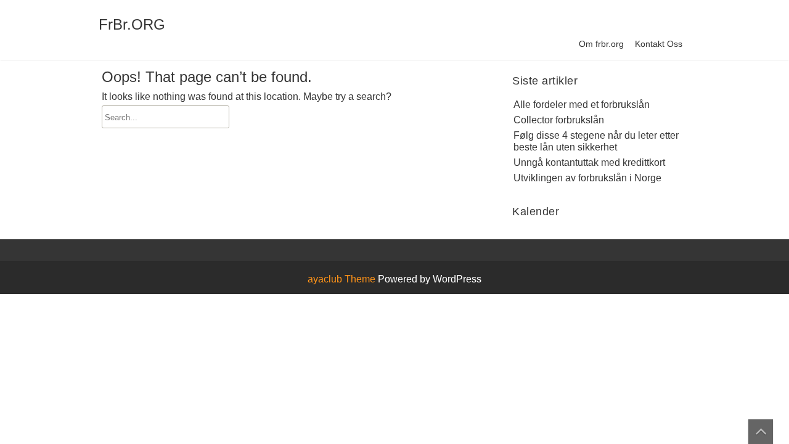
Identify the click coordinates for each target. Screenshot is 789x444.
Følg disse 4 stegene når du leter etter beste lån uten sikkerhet (596, 141)
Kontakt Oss (658, 43)
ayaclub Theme (343, 279)
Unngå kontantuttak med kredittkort (589, 162)
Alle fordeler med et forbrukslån (581, 104)
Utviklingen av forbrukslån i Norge (587, 178)
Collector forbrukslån (558, 120)
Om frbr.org (601, 43)
